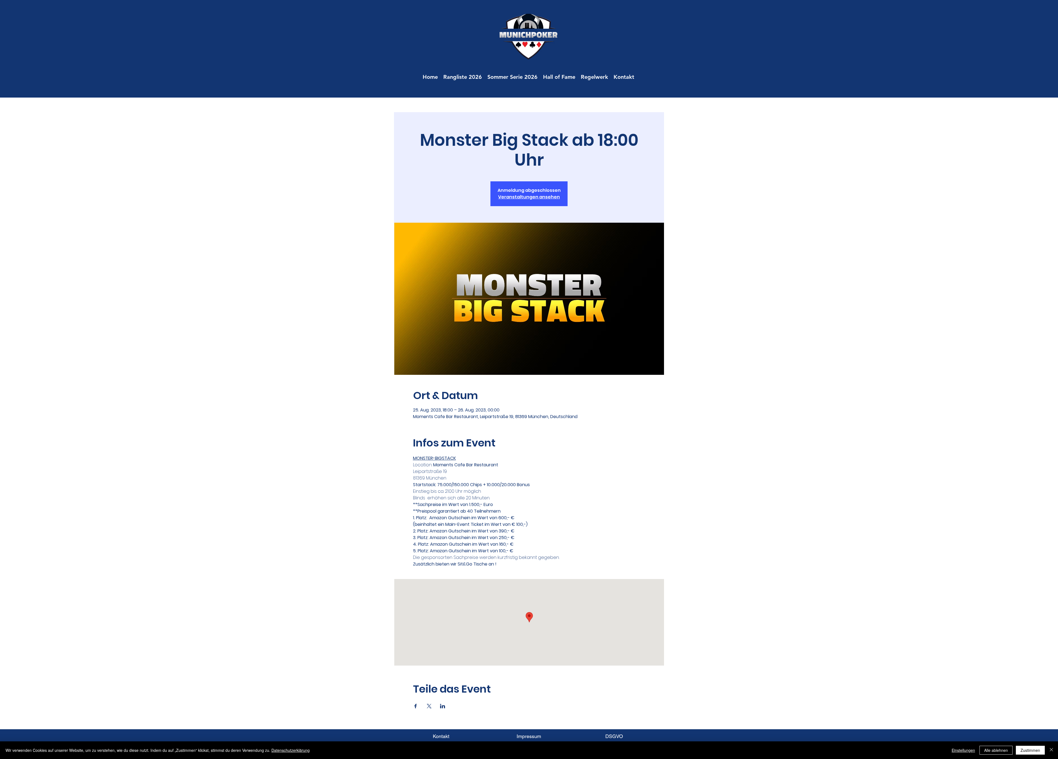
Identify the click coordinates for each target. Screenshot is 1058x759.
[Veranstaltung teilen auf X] (429, 706)
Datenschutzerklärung (290, 750)
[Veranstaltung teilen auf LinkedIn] (442, 706)
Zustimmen (1030, 750)
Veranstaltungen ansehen (529, 197)
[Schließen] (1051, 750)
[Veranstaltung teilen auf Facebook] (415, 706)
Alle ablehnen (996, 750)
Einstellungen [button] (963, 750)
